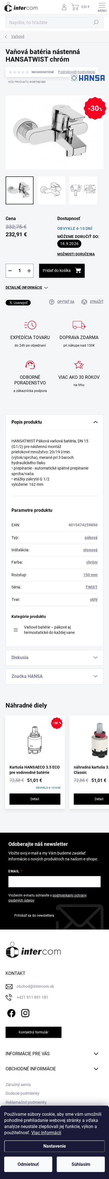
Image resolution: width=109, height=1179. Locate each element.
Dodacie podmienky (22, 1093)
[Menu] (102, 7)
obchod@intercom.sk (35, 986)
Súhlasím (81, 1164)
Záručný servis (18, 1084)
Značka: (81, 95)
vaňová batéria (63, 441)
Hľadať (96, 22)
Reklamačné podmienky (26, 1102)
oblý (94, 599)
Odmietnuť (28, 1164)
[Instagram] (24, 1012)
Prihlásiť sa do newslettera (34, 915)
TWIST (92, 587)
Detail (34, 799)
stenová (90, 550)
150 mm (90, 575)
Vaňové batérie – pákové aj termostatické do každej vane (49, 630)
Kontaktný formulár (33, 1032)
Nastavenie (54, 1146)
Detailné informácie (24, 288)
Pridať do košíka (57, 270)
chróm (92, 562)
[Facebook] (10, 1012)
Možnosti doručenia (76, 254)
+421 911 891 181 (32, 997)
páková (91, 537)
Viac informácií (46, 1132)
